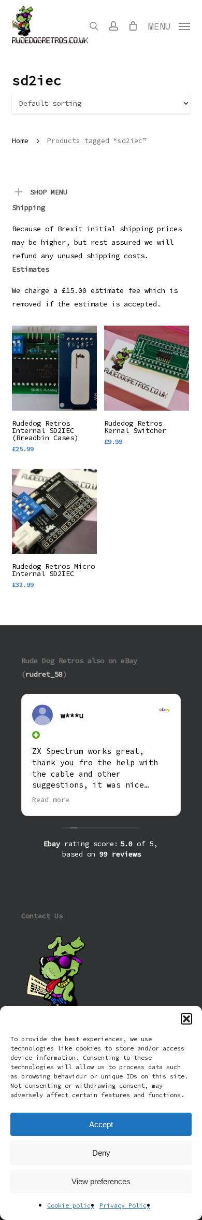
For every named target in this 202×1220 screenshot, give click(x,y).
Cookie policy (70, 1205)
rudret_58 (44, 674)
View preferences (101, 1181)
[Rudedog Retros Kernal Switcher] (146, 368)
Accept (101, 1124)
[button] (186, 1019)
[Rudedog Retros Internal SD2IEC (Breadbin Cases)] (54, 368)
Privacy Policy (124, 1205)
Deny (101, 1152)
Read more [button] (50, 799)
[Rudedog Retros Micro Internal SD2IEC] (54, 511)
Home (20, 140)
